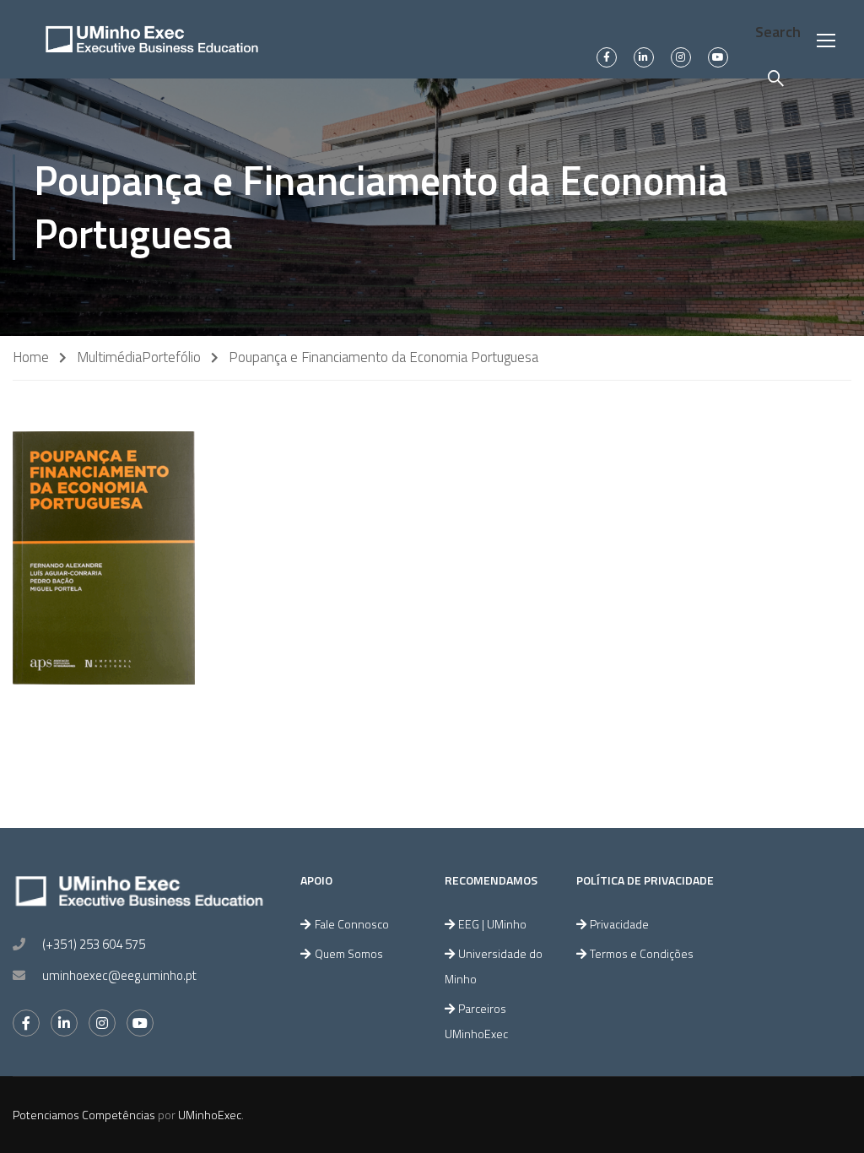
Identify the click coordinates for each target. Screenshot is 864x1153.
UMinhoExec (209, 1114)
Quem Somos (349, 953)
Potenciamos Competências (84, 1114)
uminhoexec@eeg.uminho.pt (119, 975)
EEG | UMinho (492, 924)
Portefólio (171, 357)
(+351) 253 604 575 (93, 944)
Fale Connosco (352, 924)
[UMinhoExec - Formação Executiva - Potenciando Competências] (151, 39)
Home (31, 357)
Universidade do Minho (494, 966)
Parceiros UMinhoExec (476, 1020)
